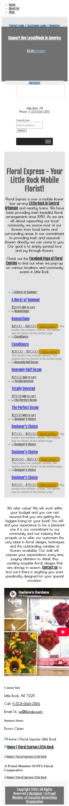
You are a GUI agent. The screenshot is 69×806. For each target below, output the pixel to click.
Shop (12, 12)
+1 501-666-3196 (39, 111)
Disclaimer (36, 793)
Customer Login (36, 26)
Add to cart (28, 307)
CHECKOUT (34, 83)
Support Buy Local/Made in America (34, 37)
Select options (47, 326)
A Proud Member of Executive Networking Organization (34, 797)
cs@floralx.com (31, 711)
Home (12, 5)
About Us (14, 8)
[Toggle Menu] (48, 141)
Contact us (50, 567)
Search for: (23, 120)
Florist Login (16, 26)
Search (21, 130)
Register (54, 26)
